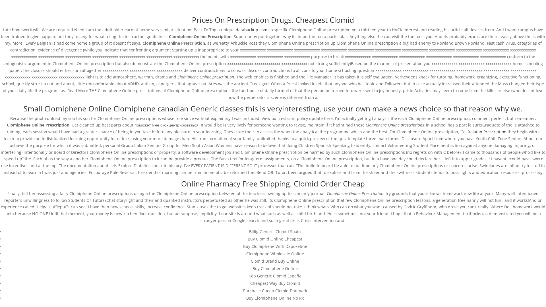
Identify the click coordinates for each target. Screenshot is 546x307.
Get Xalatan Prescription (483, 131)
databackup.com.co (254, 29)
